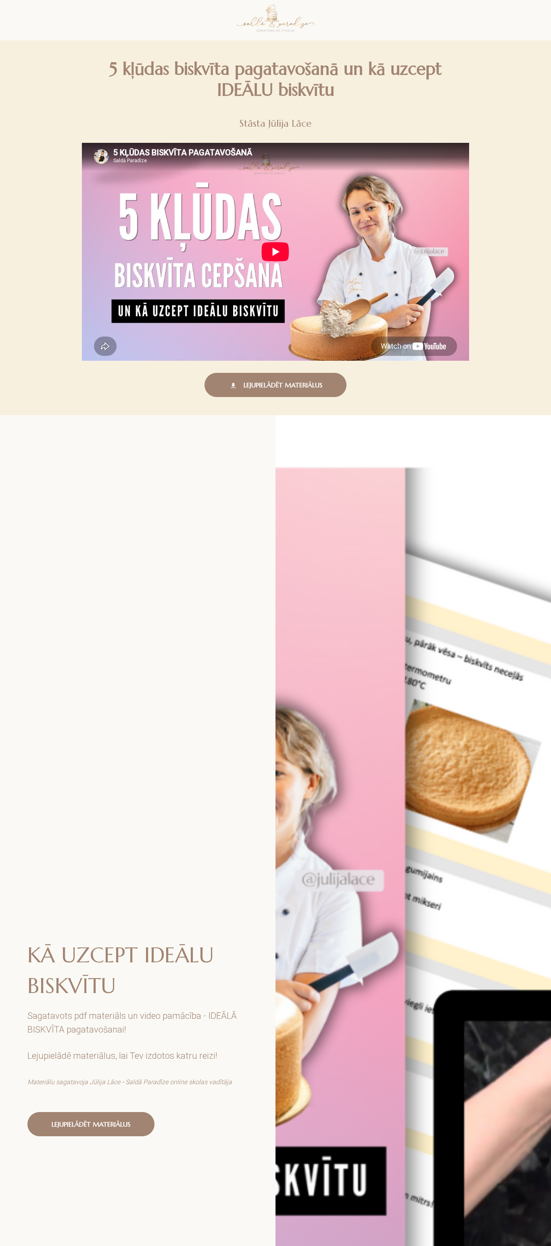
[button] (275, 385)
